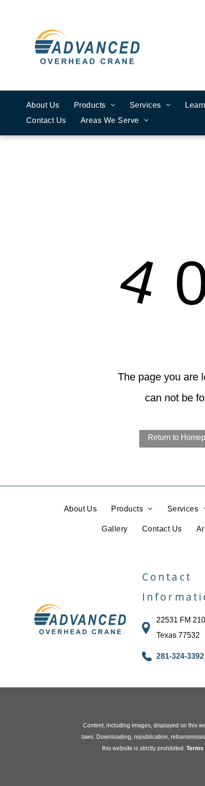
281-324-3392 (180, 656)
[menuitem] (43, 105)
